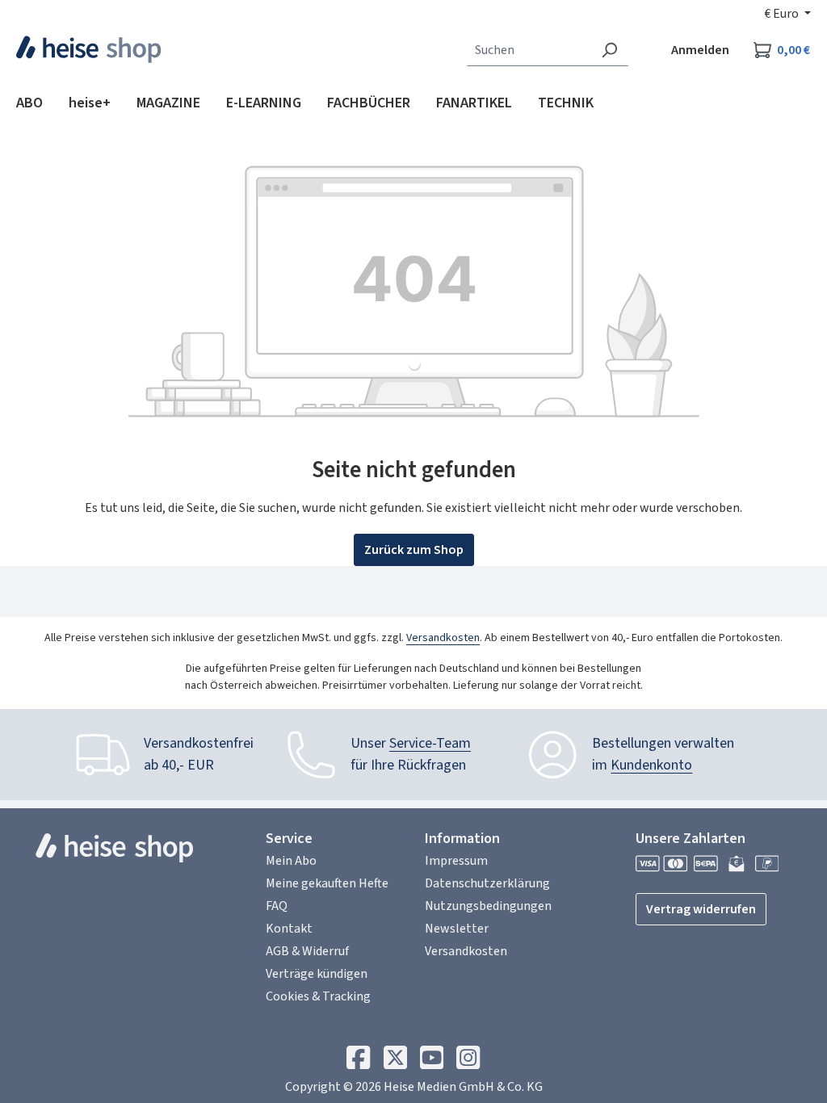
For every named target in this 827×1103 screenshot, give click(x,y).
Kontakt (289, 928)
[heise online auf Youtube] (431, 1062)
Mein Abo (291, 861)
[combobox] (529, 50)
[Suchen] (609, 50)
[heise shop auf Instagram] (468, 1062)
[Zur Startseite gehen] (89, 49)
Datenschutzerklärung (487, 883)
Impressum (456, 861)
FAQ (277, 906)
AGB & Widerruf (307, 951)
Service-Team (430, 743)
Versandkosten (443, 638)
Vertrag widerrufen (701, 909)
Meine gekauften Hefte (327, 883)
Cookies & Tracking (318, 996)
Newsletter (457, 928)
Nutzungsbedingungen (488, 906)
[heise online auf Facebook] (358, 1062)
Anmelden (700, 50)
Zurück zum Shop (414, 550)
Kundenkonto (651, 765)
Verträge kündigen (316, 974)
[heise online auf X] (395, 1062)
